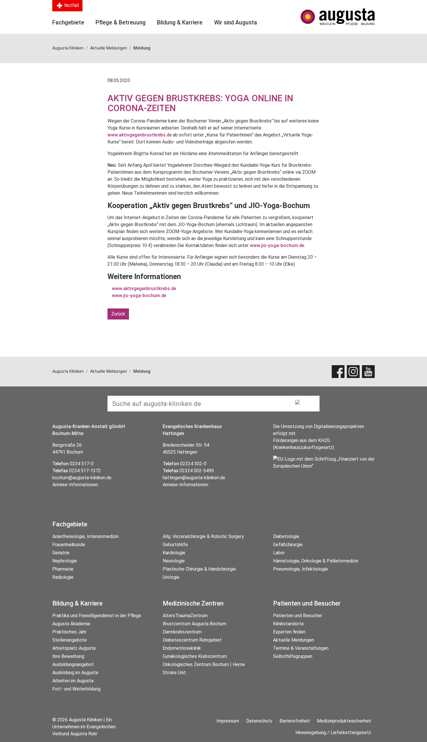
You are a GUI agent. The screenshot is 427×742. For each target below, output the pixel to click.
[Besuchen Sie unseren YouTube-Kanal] (368, 371)
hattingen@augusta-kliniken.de (194, 477)
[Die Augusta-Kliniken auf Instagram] (353, 371)
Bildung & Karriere (179, 22)
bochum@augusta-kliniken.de (82, 477)
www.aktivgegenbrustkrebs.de (139, 135)
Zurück (118, 314)
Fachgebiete (68, 22)
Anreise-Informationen (75, 484)
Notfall (71, 5)
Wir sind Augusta (235, 22)
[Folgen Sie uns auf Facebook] (338, 371)
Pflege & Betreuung (121, 22)
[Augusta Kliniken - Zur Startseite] (338, 17)
